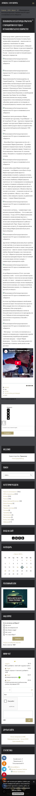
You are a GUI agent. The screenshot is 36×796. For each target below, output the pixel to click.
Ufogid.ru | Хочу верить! (10, 3)
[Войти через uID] (8, 410)
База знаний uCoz (18, 741)
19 (30, 567)
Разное (7, 387)
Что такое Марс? (10, 634)
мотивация (16, 393)
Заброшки (6, 522)
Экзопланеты (7, 515)
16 (17, 567)
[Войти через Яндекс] (8, 415)
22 (13, 571)
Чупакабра (6, 512)
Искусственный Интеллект (11, 501)
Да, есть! (8, 625)
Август (14, 10)
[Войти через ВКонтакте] (8, 412)
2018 (8, 10)
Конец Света (7, 519)
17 (17, 10)
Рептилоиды (7, 517)
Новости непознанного (10, 491)
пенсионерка (9, 393)
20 (5, 571)
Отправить (7, 433)
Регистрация (16, 458)
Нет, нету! (8, 632)
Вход (22, 458)
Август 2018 (18, 554)
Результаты (7, 642)
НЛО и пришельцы (8, 494)
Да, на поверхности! (11, 627)
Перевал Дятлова (8, 508)
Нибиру (5, 505)
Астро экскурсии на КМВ (18, 737)
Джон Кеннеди (7, 503)
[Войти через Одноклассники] (8, 418)
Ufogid (6, 391)
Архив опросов (15, 642)
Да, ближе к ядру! (10, 630)
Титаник (5, 510)
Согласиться (18, 793)
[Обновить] (32, 690)
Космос (5, 496)
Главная (3, 10)
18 (26, 567)
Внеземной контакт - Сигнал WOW (18, 739)
